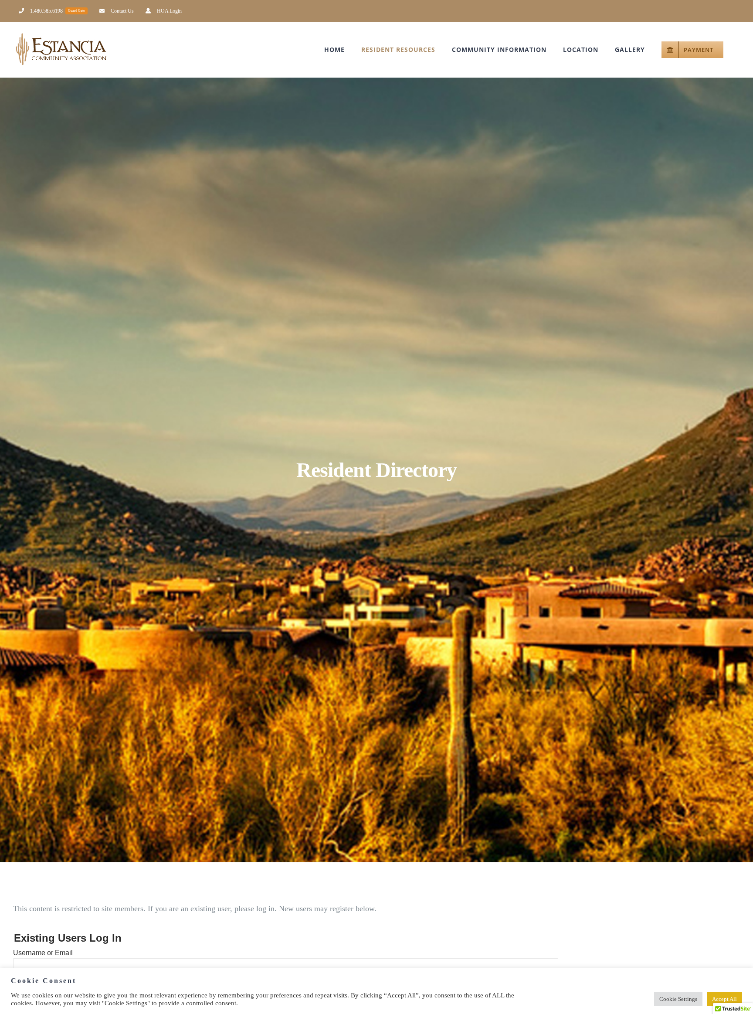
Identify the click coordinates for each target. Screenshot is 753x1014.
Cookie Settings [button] (678, 999)
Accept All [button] (724, 999)
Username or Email (43, 952)
